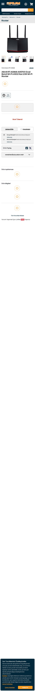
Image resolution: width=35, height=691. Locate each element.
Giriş (22, 219)
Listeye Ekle (9, 129)
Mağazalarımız (29, 13)
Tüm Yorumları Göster (17, 215)
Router (18, 17)
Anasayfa (5, 17)
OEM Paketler (6, 13)
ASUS (31, 68)
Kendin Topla (17, 13)
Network (12, 17)
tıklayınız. (9, 137)
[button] (2, 4)
